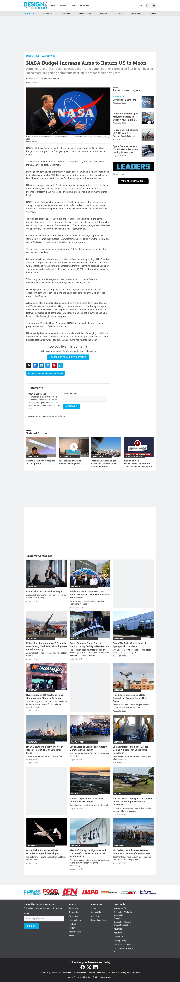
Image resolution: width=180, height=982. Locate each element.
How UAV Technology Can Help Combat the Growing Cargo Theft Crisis (130, 698)
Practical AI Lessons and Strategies (45, 591)
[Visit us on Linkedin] (95, 967)
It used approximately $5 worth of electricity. (89, 805)
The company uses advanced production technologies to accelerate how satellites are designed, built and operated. (89, 653)
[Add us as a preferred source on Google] (60, 365)
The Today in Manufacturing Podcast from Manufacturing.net (138, 463)
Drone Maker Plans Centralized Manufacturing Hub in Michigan (42, 852)
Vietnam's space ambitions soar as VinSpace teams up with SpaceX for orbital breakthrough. (89, 863)
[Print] (28, 365)
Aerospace (48, 56)
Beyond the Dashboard (124, 100)
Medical (117, 794)
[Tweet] (47, 365)
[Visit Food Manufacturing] (51, 892)
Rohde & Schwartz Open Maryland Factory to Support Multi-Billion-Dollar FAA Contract (125, 116)
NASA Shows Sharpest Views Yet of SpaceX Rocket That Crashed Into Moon (44, 750)
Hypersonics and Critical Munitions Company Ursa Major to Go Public (44, 696)
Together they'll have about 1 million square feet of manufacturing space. (132, 858)
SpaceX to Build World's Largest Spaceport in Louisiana (129, 644)
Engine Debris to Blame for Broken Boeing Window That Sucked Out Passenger (130, 750)
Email (26, 914)
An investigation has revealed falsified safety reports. (46, 654)
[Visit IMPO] (90, 892)
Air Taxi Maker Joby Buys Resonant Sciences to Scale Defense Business (131, 852)
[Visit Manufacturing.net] (128, 892)
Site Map (136, 973)
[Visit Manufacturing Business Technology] (147, 892)
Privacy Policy (79, 973)
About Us (44, 973)
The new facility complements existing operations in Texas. (87, 602)
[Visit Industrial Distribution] (109, 892)
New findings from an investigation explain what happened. (132, 757)
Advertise (67, 973)
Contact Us (55, 973)
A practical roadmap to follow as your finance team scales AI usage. (46, 596)
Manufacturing (77, 742)
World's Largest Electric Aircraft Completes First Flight (86, 800)
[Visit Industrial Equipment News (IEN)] (70, 892)
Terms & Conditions (96, 973)
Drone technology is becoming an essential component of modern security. (132, 706)
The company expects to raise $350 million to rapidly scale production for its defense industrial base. (46, 704)
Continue (71, 406)
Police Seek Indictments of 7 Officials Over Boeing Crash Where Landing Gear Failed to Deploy (125, 133)
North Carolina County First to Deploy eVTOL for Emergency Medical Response (132, 801)
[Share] (35, 365)
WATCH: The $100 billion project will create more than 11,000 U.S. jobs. (132, 651)
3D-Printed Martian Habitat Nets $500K (70, 462)
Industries (33, 56)
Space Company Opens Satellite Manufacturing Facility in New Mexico (125, 149)
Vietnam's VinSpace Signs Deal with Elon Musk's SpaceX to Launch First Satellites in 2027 (88, 853)
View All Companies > (133, 181)
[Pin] (54, 365)
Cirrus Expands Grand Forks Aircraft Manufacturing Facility (88, 748)
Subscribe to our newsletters (68, 357)
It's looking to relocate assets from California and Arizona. (46, 858)
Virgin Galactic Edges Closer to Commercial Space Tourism (103, 463)
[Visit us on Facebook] (82, 967)
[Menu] (153, 5)
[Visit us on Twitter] (89, 967)
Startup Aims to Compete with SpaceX (40, 462)
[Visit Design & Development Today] (32, 892)
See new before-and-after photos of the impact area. (44, 757)
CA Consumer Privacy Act (118, 973)
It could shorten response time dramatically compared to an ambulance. (132, 809)
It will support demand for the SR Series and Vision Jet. (89, 754)
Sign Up (31, 926)
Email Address (70, 394)
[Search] (147, 5)
